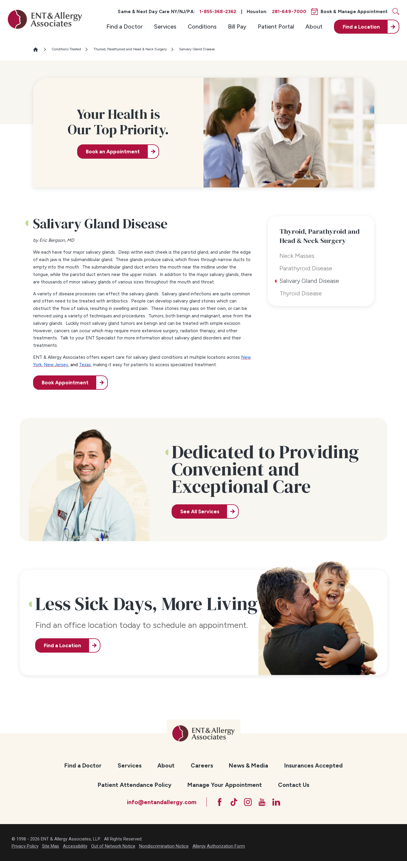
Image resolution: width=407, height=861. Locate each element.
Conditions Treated (66, 49)
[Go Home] (38, 49)
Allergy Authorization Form (218, 846)
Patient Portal (276, 26)
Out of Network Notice (113, 846)
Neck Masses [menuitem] (296, 255)
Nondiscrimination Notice (164, 846)
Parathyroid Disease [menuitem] (305, 268)
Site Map (50, 846)
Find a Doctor (124, 26)
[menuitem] (124, 26)
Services (165, 26)
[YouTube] (262, 802)
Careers (202, 765)
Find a (361, 27)
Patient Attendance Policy (134, 784)
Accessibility (75, 846)
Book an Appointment (113, 152)
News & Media (248, 765)
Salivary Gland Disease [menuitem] (309, 280)
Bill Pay (237, 26)
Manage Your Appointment (224, 784)
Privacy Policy (25, 846)
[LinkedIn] (276, 802)
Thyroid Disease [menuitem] (300, 293)
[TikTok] (234, 802)
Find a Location (62, 645)
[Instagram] (248, 802)
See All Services (199, 511)
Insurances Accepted (313, 765)
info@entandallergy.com (161, 802)
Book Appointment (65, 383)
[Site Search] (395, 11)
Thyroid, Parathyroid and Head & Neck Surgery (130, 49)
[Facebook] (219, 802)
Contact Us (293, 784)
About (313, 26)
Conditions (202, 26)
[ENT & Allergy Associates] (45, 19)
